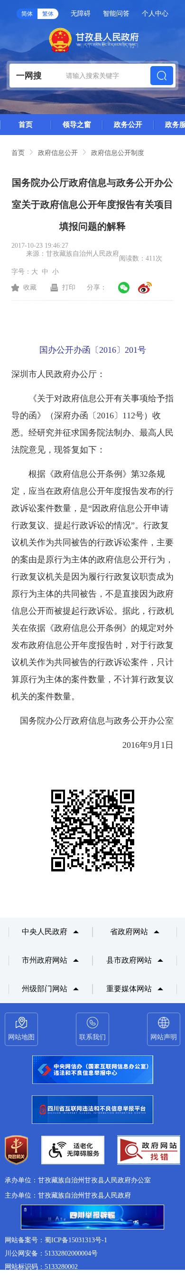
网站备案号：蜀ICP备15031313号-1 (56, 1240)
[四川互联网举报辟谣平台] (92, 1218)
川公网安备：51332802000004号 (51, 1253)
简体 (27, 13)
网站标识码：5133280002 (41, 1266)
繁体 (48, 13)
